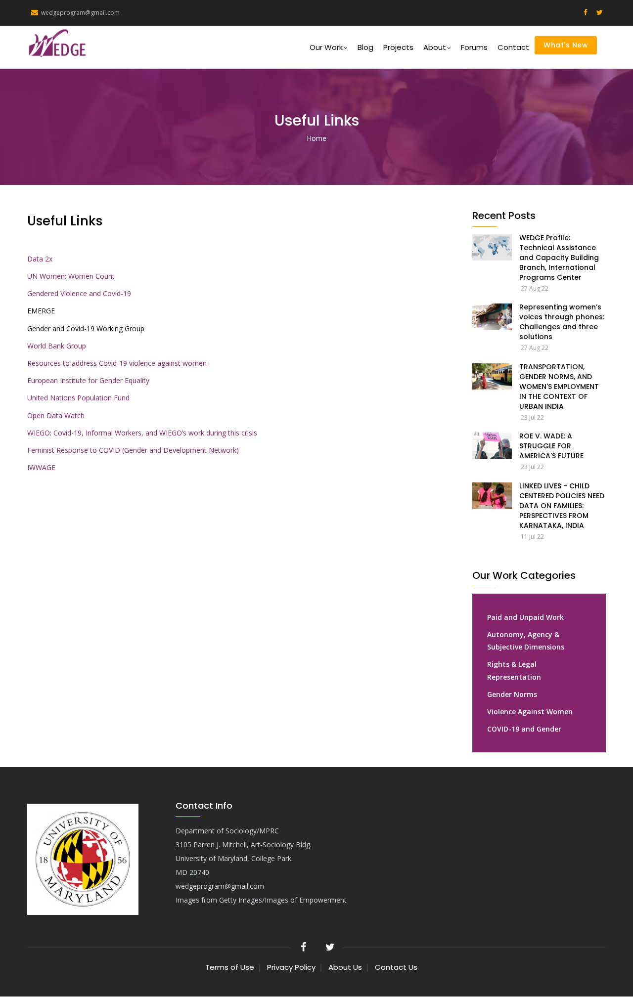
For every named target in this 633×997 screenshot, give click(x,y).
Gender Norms (512, 694)
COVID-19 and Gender (524, 729)
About (434, 47)
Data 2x (39, 258)
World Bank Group (56, 345)
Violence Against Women (530, 711)
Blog (365, 47)
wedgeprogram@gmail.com (80, 12)
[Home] (67, 43)
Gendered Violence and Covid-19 (79, 293)
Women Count (91, 276)
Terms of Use (229, 967)
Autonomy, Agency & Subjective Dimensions (525, 640)
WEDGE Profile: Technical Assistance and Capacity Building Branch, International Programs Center (559, 257)
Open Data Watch (56, 415)
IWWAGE (41, 467)
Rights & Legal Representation (514, 670)
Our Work (326, 47)
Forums (474, 47)
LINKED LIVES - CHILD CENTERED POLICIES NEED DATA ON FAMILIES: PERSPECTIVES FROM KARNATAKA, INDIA (561, 505)
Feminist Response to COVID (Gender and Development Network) (133, 450)
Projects (398, 47)
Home (316, 138)
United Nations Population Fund (78, 397)
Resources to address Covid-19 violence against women (117, 363)
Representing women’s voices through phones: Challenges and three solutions (561, 322)
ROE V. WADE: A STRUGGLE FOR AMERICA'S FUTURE (551, 446)
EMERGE (41, 310)
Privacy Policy (291, 967)
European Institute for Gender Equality (88, 380)
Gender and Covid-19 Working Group (85, 328)
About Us (345, 967)
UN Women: (46, 276)
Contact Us (396, 967)
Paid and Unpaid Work (525, 617)
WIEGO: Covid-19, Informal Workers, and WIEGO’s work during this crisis (142, 432)
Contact (513, 47)
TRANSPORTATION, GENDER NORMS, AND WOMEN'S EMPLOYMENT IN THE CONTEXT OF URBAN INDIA (559, 386)
